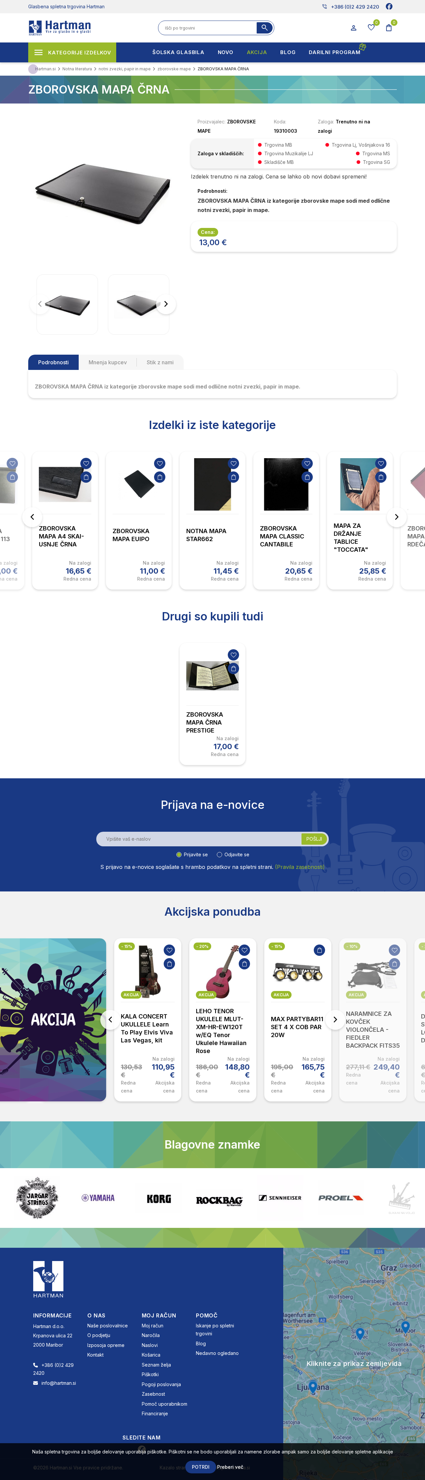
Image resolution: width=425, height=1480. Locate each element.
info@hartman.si (59, 1383)
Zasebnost (153, 1394)
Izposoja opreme (106, 1345)
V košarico (12, 477)
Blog (201, 1343)
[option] (65, 521)
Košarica (151, 1355)
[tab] (53, 362)
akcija (131, 994)
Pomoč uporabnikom (164, 1404)
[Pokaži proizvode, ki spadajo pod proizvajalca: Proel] (280, 1197)
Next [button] (397, 517)
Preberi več (230, 1467)
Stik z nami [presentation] (160, 362)
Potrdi (201, 1467)
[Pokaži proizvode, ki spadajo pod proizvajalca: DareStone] (341, 1198)
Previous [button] (32, 517)
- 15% (126, 946)
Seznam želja (156, 1365)
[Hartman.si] (48, 1278)
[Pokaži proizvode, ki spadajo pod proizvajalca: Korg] (98, 1198)
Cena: (208, 232)
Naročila (151, 1335)
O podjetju (98, 1335)
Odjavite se (236, 854)
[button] (166, 304)
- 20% (202, 946)
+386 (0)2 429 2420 (350, 7)
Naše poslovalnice (107, 1325)
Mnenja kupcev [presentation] (108, 362)
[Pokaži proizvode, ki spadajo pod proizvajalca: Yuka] (402, 1198)
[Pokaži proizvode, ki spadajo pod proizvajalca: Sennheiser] (219, 1198)
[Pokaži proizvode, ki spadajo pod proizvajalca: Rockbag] (158, 1198)
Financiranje (155, 1413)
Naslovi (150, 1345)
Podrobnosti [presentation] (53, 362)
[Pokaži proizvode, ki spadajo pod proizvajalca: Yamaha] (37, 1197)
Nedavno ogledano (217, 1353)
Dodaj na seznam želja (12, 463)
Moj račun (152, 1325)
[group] (67, 304)
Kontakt (95, 1355)
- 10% (352, 946)
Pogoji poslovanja (161, 1384)
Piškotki (150, 1374)
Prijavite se (196, 854)
